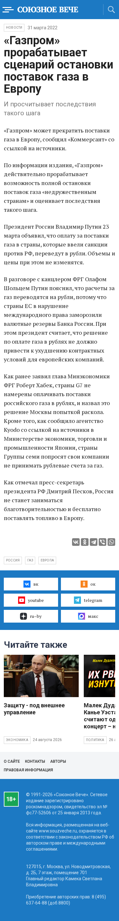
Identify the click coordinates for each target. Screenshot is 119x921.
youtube (36, 600)
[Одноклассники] (85, 542)
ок (93, 584)
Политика (95, 740)
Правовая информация (28, 770)
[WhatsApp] (111, 542)
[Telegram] (93, 542)
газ (30, 560)
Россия (13, 560)
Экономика (17, 740)
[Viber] (102, 542)
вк (35, 584)
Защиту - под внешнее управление (34, 709)
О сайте (12, 761)
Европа (47, 560)
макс (93, 616)
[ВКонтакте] (76, 542)
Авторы (58, 761)
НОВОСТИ (14, 27)
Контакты (35, 761)
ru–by (36, 616)
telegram (93, 600)
